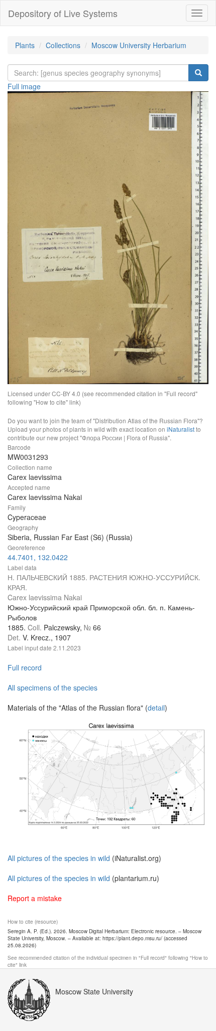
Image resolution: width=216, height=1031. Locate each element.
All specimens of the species (52, 687)
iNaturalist (180, 429)
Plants (25, 45)
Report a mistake (35, 898)
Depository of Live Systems (63, 13)
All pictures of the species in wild (59, 858)
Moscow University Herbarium (138, 45)
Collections (63, 45)
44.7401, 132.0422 (38, 557)
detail (156, 708)
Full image (24, 86)
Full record (25, 667)
